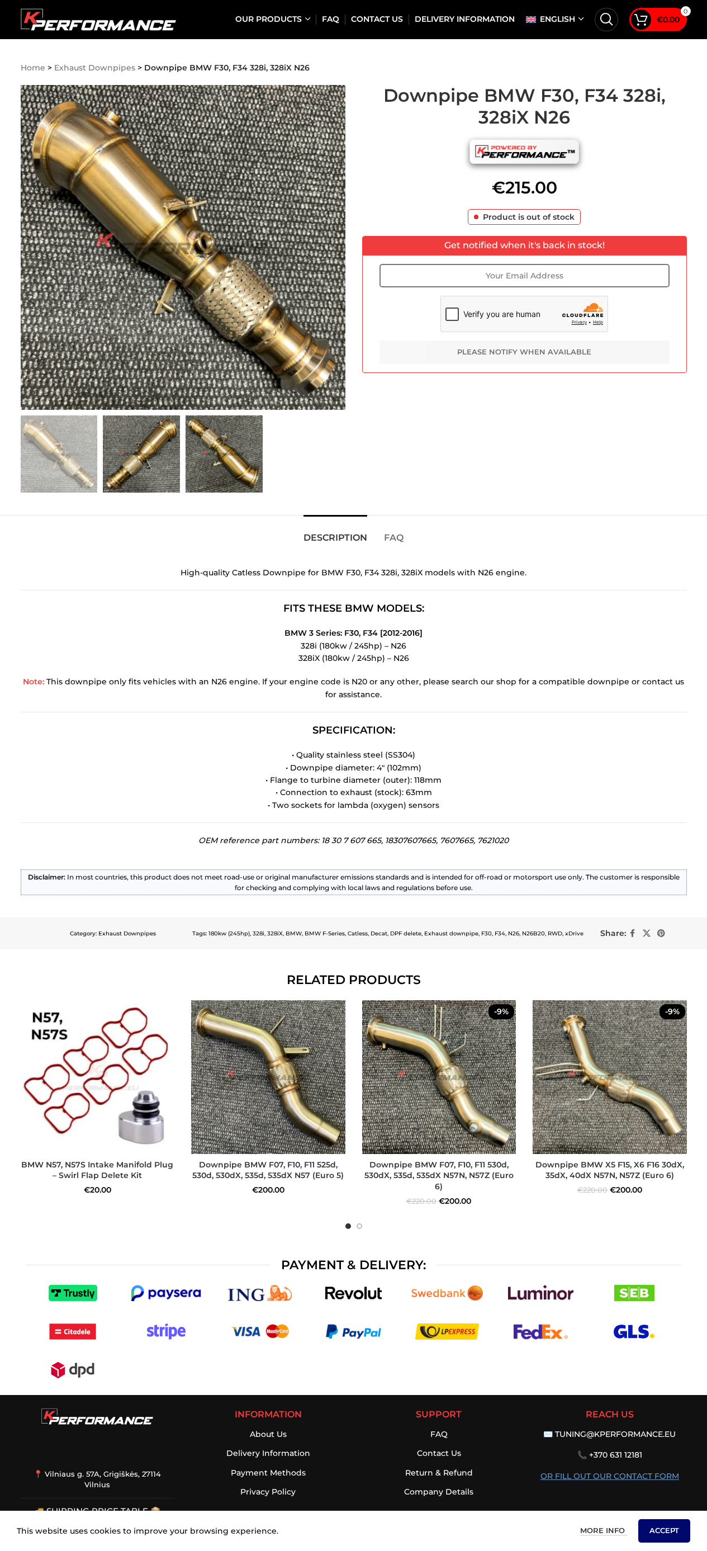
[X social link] (646, 933)
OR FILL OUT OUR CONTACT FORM (609, 1476)
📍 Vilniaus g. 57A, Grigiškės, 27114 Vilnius (97, 1478)
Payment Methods (268, 1473)
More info (603, 1530)
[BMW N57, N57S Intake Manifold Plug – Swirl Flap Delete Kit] (98, 1077)
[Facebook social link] (632, 933)
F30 (486, 933)
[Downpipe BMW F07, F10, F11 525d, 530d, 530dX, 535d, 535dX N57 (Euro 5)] (268, 1077)
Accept (664, 1530)
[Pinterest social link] (661, 933)
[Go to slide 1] (348, 1226)
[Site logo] (99, 19)
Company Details (438, 1492)
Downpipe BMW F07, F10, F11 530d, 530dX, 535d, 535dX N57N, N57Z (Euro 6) (439, 1175)
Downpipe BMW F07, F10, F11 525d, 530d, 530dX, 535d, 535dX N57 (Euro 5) (268, 1170)
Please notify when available (524, 351)
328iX (275, 933)
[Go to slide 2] (359, 1226)
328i (258, 933)
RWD (555, 933)
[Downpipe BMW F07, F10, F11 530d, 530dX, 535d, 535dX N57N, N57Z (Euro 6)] (439, 1077)
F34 (500, 933)
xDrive (574, 933)
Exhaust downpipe (451, 933)
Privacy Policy (268, 1492)
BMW (294, 933)
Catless (358, 933)
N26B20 (533, 933)
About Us (268, 1434)
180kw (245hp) (229, 933)
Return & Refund (439, 1473)
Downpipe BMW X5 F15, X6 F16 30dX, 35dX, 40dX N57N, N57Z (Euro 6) (609, 1170)
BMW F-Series (325, 933)
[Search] (606, 19)
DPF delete (405, 933)
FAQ (439, 1434)
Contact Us (439, 1453)
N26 (513, 933)
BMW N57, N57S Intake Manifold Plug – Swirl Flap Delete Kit (97, 1170)
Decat (379, 933)
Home (33, 68)
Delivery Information (268, 1453)
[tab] (335, 532)
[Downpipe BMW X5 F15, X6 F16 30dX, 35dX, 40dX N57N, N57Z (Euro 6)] (610, 1077)
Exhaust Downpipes (94, 68)
